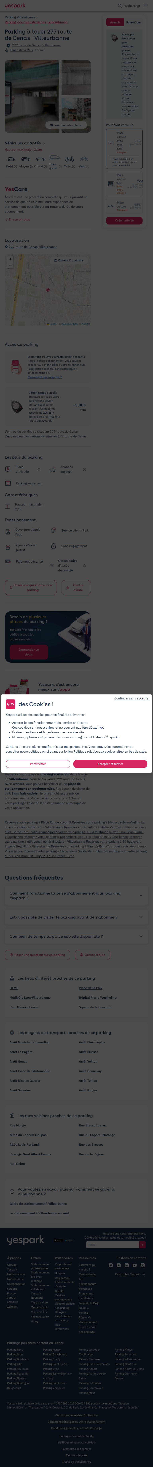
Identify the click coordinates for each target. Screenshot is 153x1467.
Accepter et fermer (110, 763)
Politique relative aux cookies (95, 751)
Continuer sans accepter (132, 698)
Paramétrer (38, 763)
